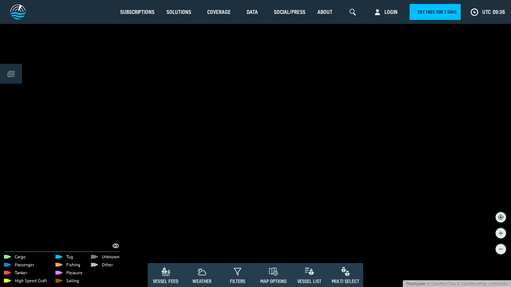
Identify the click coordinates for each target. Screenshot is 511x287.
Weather (201, 281)
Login (391, 12)
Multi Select (345, 281)
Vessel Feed (165, 281)
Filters (237, 281)
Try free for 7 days (437, 12)
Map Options (273, 281)
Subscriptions (137, 12)
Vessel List (309, 281)
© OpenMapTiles (441, 283)
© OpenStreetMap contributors (482, 283)
